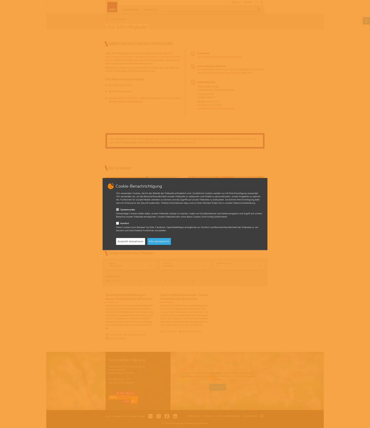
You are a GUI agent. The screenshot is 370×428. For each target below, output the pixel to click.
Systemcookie (127, 209)
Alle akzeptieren (159, 241)
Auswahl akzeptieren (131, 241)
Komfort (124, 223)
